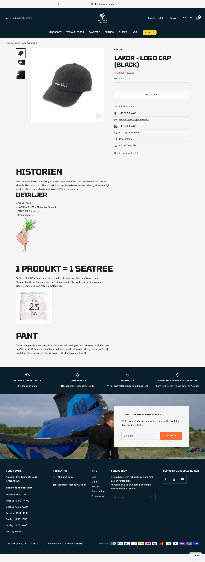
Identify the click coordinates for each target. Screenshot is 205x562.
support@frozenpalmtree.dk (134, 119)
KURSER (122, 32)
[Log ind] (191, 18)
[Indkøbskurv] (197, 18)
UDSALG (149, 32)
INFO (134, 32)
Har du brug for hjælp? (126, 153)
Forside (9, 43)
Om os (95, 481)
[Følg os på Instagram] (174, 479)
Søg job (96, 486)
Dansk (173, 18)
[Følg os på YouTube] (182, 479)
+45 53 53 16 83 (127, 113)
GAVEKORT (94, 32)
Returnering (98, 491)
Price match (125, 139)
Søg (94, 477)
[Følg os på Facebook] (166, 479)
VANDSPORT (55, 32)
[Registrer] (151, 497)
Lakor (118, 49)
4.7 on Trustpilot (128, 145)
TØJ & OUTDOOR (75, 32)
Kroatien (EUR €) (156, 18)
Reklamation (98, 496)
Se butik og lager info (124, 106)
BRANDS (109, 32)
